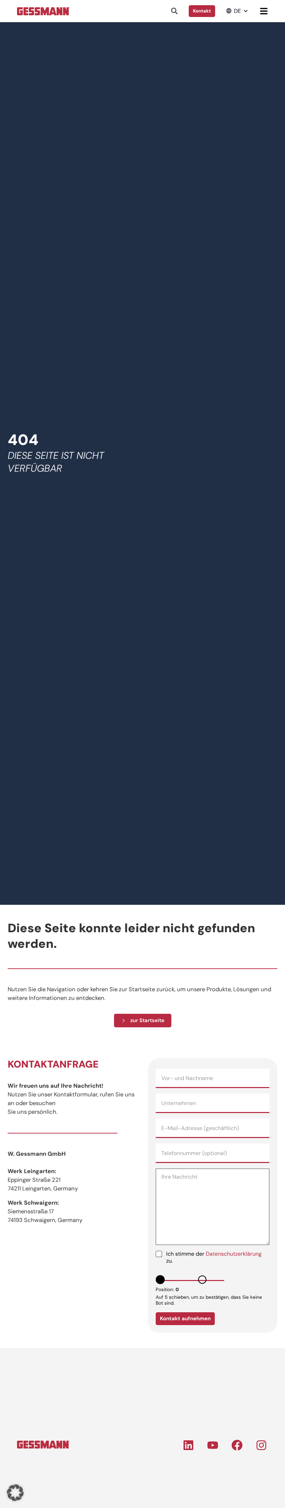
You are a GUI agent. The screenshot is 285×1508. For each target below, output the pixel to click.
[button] (237, 11)
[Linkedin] (188, 1445)
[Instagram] (261, 1445)
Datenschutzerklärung (234, 1253)
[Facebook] (237, 1445)
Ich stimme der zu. (214, 1257)
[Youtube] (212, 1445)
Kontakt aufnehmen (185, 1318)
